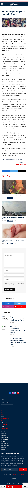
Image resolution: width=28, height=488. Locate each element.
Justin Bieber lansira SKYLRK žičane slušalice (12, 196)
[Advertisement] (14, 364)
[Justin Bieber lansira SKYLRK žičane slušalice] (14, 187)
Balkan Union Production (18, 474)
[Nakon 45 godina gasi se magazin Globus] (14, 26)
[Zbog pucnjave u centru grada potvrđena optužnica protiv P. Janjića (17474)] (5, 318)
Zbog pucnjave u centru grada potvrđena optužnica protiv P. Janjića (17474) (17, 318)
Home (3, 8)
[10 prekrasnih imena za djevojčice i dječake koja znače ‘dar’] (14, 231)
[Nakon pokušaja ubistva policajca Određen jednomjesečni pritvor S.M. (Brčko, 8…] (5, 328)
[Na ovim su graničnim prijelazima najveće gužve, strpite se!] (14, 208)
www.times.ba (4, 428)
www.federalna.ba (21, 164)
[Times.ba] (14, 4)
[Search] (26, 4)
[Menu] (2, 4)
